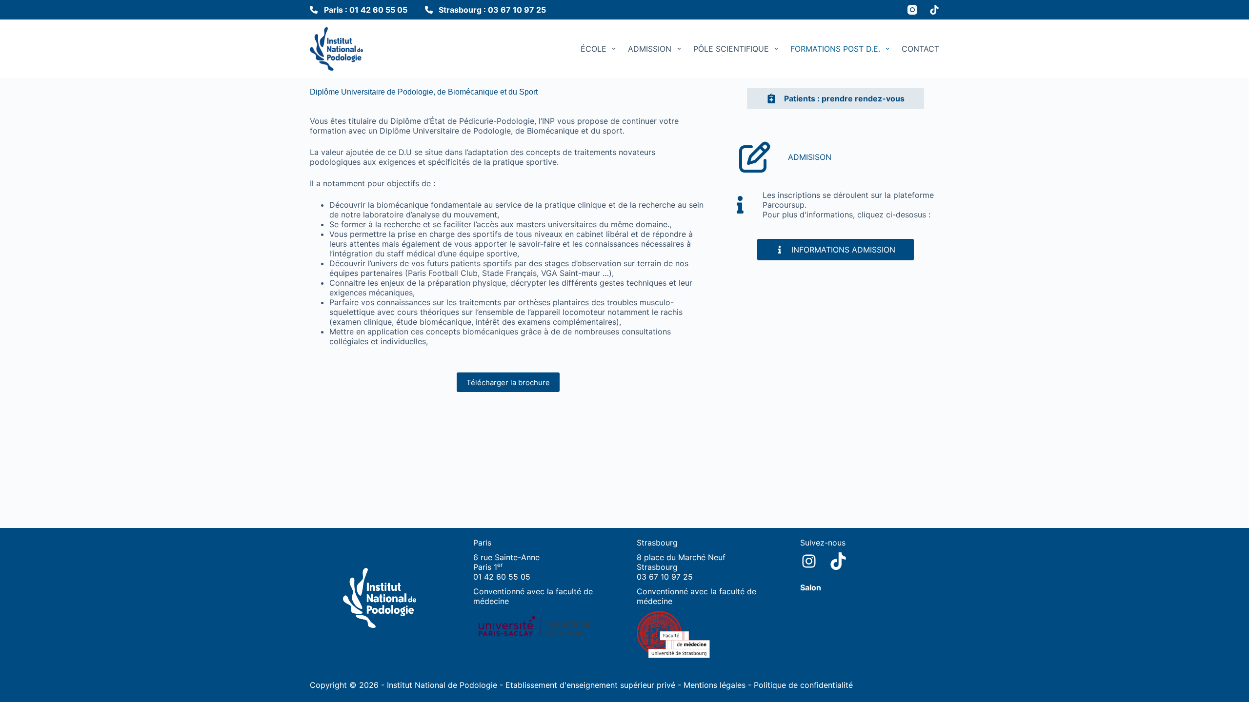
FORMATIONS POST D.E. (835, 49)
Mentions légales (714, 685)
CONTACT (920, 49)
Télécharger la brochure (508, 382)
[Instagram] (912, 10)
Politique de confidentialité (803, 685)
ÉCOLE (593, 49)
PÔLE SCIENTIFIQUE (731, 49)
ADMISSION (649, 49)
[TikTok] (934, 10)
